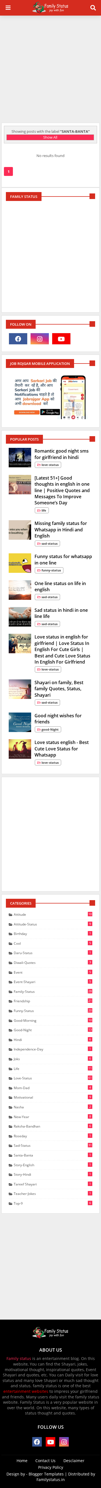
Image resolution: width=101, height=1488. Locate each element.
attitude (53, 914)
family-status (53, 991)
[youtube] (61, 339)
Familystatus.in (50, 1479)
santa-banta (52, 1155)
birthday (52, 933)
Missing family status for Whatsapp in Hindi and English (61, 529)
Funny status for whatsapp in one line (63, 559)
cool (52, 943)
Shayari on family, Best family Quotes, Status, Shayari (59, 688)
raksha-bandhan (52, 1126)
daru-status (52, 952)
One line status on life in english (60, 586)
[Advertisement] (50, 68)
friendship (53, 1000)
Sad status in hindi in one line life (61, 613)
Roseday (52, 1135)
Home (22, 1460)
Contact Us (45, 1460)
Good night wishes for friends (58, 719)
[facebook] (18, 339)
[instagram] (39, 339)
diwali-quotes (52, 962)
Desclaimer (73, 1460)
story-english (52, 1164)
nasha (52, 1106)
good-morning (53, 1020)
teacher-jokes (52, 1193)
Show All (50, 137)
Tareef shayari (52, 1184)
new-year (52, 1116)
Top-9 (52, 1203)
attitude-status (52, 924)
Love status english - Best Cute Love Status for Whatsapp (62, 748)
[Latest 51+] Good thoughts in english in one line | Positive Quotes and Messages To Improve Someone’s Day (62, 490)
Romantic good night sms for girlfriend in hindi (62, 454)
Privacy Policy (50, 1467)
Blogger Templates (46, 1474)
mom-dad (52, 1087)
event (52, 972)
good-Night (53, 1029)
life (53, 1068)
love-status (53, 1078)
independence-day (52, 1049)
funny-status (53, 1010)
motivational (52, 1097)
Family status (18, 1358)
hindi (52, 1039)
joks (52, 1058)
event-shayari (52, 981)
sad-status (53, 1145)
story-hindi (52, 1174)
